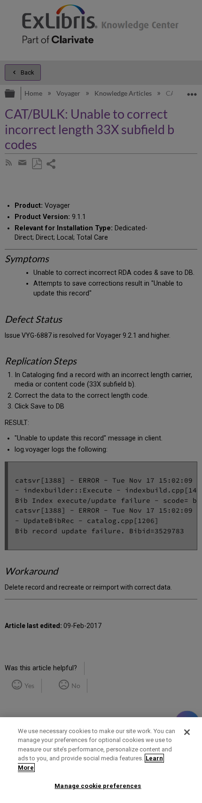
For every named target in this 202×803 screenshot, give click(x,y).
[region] (101, 760)
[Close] (187, 732)
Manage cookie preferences (97, 785)
